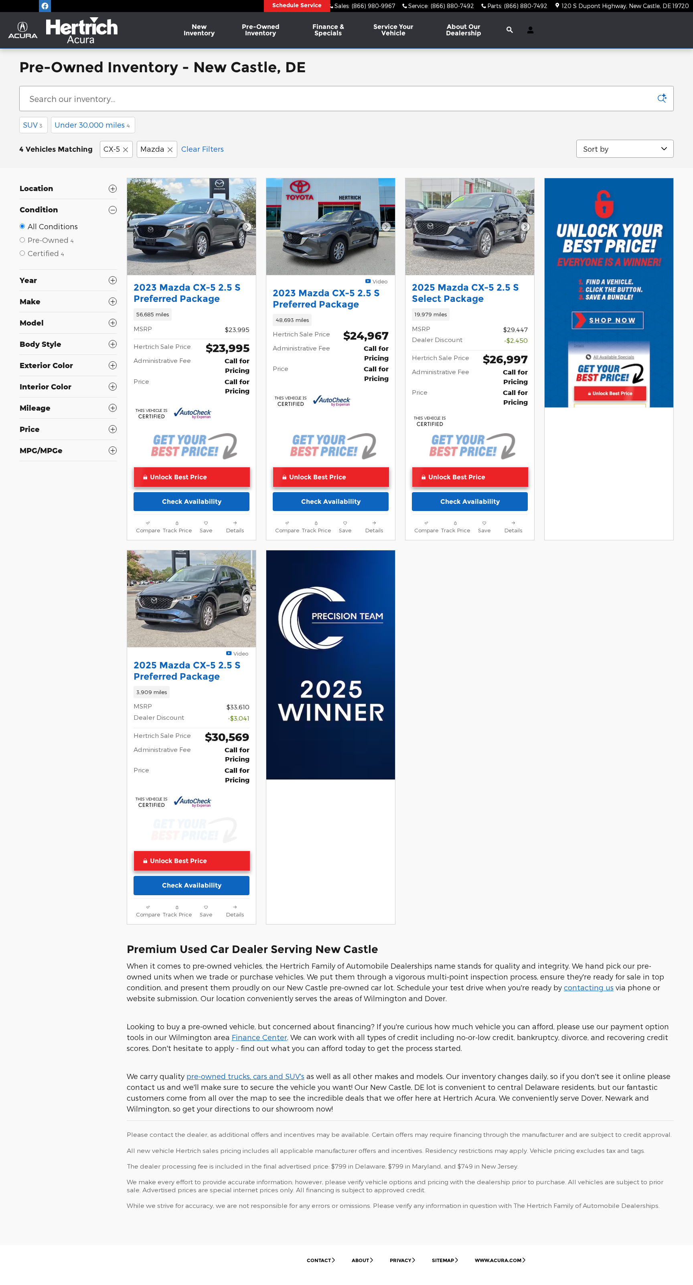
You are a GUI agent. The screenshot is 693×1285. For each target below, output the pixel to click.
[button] (191, 314)
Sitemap (443, 1260)
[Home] (23, 30)
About (360, 1260)
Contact (319, 1260)
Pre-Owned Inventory (261, 30)
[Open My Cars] (528, 30)
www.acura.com (498, 1260)
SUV (33, 124)
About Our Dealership (463, 30)
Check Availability (191, 501)
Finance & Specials (328, 30)
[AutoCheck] (193, 413)
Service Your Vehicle (393, 30)
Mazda (152, 149)
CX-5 (111, 149)
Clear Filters (202, 149)
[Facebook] (45, 6)
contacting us (589, 987)
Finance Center (259, 1037)
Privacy (400, 1260)
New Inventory (199, 30)
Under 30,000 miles (92, 124)
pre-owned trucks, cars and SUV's (245, 1076)
